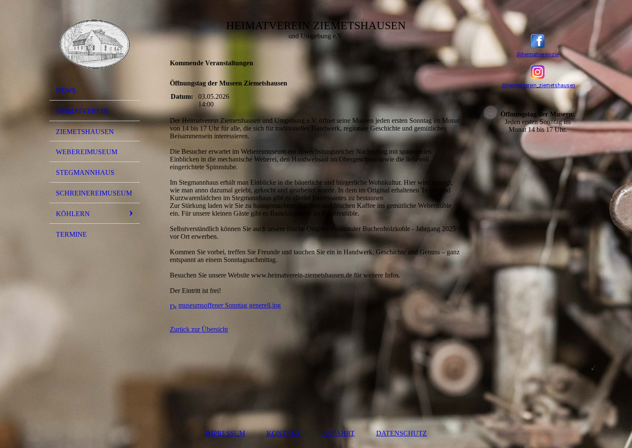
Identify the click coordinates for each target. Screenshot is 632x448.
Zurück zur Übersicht (199, 329)
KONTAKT (284, 433)
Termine (71, 234)
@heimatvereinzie (537, 55)
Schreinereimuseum (94, 193)
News (66, 90)
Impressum (225, 433)
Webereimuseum (86, 151)
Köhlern (73, 213)
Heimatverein (82, 111)
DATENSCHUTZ (401, 433)
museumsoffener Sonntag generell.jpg (229, 305)
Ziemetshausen (85, 131)
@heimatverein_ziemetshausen (538, 85)
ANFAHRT (338, 433)
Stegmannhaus (85, 172)
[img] (94, 44)
